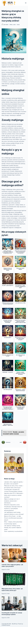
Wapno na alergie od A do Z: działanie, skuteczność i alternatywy (12, 501)
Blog (18, 24)
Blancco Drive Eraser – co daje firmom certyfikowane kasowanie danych (13, 518)
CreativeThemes (6, 625)
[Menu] (25, 3)
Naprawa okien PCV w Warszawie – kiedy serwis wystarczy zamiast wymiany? (13, 495)
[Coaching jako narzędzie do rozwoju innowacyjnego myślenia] (14, 603)
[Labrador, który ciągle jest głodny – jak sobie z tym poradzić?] (14, 555)
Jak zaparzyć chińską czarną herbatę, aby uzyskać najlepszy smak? (12, 527)
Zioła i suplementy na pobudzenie (13, 531)
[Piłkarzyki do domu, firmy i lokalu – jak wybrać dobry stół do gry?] (14, 579)
